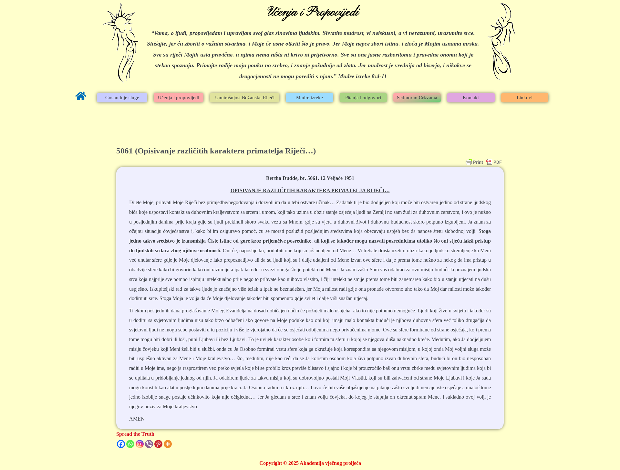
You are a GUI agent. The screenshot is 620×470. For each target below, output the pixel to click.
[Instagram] (140, 444)
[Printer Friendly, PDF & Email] (484, 162)
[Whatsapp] (130, 444)
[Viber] (149, 444)
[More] (168, 444)
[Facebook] (121, 444)
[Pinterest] (158, 444)
